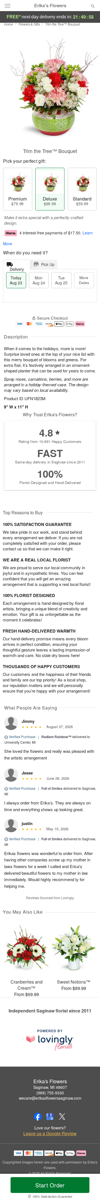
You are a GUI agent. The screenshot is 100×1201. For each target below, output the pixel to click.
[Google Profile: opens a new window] (50, 1116)
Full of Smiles (51, 788)
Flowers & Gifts (29, 24)
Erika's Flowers (50, 5)
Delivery (17, 267)
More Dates (84, 280)
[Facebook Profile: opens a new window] (38, 1116)
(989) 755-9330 (50, 1092)
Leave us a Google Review (50, 1133)
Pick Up (47, 264)
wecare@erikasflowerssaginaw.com (50, 1098)
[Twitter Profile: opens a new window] (62, 1116)
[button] (88, 1188)
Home (8, 24)
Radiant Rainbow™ (56, 736)
